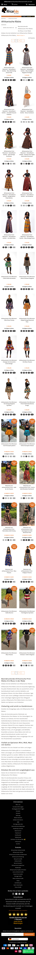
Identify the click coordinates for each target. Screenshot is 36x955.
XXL (14, 80)
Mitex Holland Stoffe (18, 878)
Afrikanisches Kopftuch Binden (18, 869)
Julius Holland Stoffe (18, 872)
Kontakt (18, 811)
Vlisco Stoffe (18, 887)
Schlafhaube (18, 882)
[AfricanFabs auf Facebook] (20, 894)
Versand (18, 813)
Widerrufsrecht (18, 817)
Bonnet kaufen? (18, 863)
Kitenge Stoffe (18, 876)
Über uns (18, 804)
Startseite (3, 18)
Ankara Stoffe (18, 861)
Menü (5, 4)
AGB (18, 822)
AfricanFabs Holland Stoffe (18, 850)
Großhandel (18, 835)
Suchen (18, 843)
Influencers (18, 841)
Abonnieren (29, 934)
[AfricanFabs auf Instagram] (13, 894)
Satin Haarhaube (18, 885)
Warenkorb (31, 4)
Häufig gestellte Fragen (18, 809)
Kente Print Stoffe (18, 874)
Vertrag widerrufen (18, 824)
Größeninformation (18, 819)
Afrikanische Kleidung (18, 856)
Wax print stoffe (18, 859)
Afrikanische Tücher (18, 852)
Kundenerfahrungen (18, 806)
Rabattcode (18, 837)
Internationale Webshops (18, 826)
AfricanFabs (24, 942)
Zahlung (18, 815)
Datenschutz (18, 830)
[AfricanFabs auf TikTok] (16, 894)
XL (10, 80)
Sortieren (3, 24)
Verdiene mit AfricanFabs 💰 (18, 839)
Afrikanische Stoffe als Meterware (18, 854)
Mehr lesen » (21, 35)
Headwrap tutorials (18, 828)
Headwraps (18, 867)
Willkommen (7, 1)
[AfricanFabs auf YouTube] (23, 894)
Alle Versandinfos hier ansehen (18, 910)
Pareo (18, 880)
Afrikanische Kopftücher (18, 865)
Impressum (18, 833)
